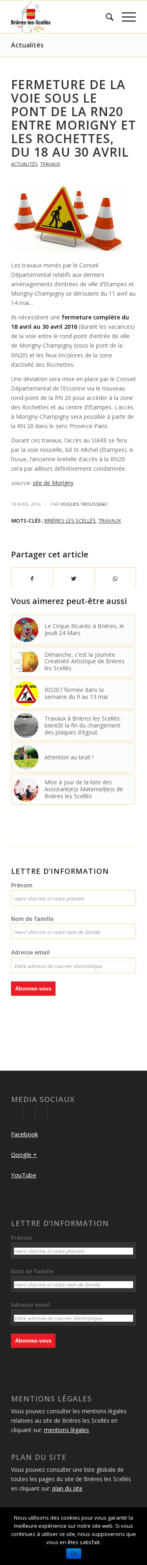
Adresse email (30, 952)
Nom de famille (32, 919)
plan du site (67, 1488)
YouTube (23, 1175)
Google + (24, 1154)
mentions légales (66, 1430)
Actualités (27, 44)
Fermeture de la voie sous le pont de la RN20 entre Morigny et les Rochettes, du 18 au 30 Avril (73, 118)
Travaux (50, 164)
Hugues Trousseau (83, 504)
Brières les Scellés (70, 520)
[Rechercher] (106, 16)
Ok (74, 1553)
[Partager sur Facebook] (32, 579)
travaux (109, 520)
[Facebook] (17, 1113)
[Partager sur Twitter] (73, 579)
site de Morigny (53, 483)
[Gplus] (29, 1113)
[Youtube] (41, 1113)
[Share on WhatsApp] (115, 579)
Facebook (24, 1134)
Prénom (21, 885)
